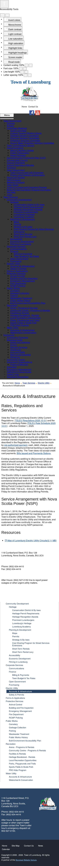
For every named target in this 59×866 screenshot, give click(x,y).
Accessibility (14, 655)
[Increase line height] (26, 72)
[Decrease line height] (22, 72)
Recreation (11, 743)
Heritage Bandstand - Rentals (22, 757)
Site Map (15, 845)
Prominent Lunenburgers (23, 619)
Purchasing (14, 684)
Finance (12, 671)
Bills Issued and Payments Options (34, 453)
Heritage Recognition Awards (25, 616)
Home (24, 106)
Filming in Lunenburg (18, 661)
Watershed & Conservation (21, 779)
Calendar (6, 849)
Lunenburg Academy (21, 626)
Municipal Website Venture (26, 860)
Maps (14, 633)
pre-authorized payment (15, 445)
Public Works (12, 720)
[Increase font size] (25, 68)
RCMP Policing (16, 717)
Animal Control (15, 704)
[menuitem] (12, 120)
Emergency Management (20, 711)
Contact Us (33, 106)
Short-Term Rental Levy (22, 651)
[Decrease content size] (26, 65)
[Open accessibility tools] (4, 4)
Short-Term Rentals (21, 648)
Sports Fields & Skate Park (21, 766)
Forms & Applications (15, 697)
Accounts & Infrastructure (20, 691)
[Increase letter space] (29, 75)
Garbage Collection (17, 727)
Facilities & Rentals (17, 753)
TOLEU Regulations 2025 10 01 (30, 420)
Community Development (17, 603)
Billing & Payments (20, 674)
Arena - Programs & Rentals (21, 747)
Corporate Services (14, 665)
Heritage (12, 606)
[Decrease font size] (21, 68)
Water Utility (11, 773)
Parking (12, 730)
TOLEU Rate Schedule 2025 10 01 (28, 424)
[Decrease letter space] (25, 75)
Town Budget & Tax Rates (23, 678)
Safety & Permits (16, 694)
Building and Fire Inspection (21, 707)
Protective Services (14, 701)
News (40, 845)
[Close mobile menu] (7, 118)
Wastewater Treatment (19, 734)
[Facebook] (31, 112)
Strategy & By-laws (21, 639)
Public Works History (18, 737)
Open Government (17, 681)
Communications (16, 668)
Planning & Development (20, 629)
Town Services (29, 382)
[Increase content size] (30, 65)
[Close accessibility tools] (7, 15)
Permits (15, 636)
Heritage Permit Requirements (25, 613)
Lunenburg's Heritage (21, 623)
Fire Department (16, 714)
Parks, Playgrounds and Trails (22, 763)
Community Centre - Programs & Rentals (27, 750)
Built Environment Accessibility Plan (25, 740)
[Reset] (2, 15)
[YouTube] (37, 112)
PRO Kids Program (17, 770)
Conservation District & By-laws (26, 610)
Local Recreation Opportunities (22, 760)
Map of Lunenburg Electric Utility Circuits (32, 540)
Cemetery (13, 724)
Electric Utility (44, 382)
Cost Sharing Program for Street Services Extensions (31, 644)
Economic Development (19, 658)
